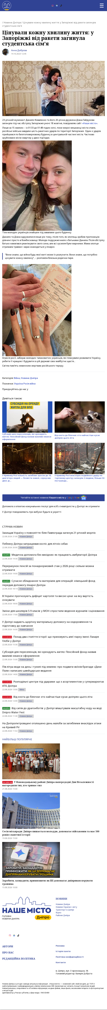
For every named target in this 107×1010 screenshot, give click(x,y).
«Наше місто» (89, 123)
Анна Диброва (19, 50)
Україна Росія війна (25, 383)
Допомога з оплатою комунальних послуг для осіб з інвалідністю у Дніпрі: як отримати (51, 506)
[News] (57, 5)
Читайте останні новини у (50, 497)
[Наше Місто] (6, 5)
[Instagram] (53, 5)
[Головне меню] (102, 5)
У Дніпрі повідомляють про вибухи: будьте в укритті (31, 511)
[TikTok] (61, 5)
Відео (58, 912)
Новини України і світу (66, 907)
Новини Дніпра (12, 22)
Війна (17, 378)
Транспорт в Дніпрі (65, 909)
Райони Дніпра (63, 915)
